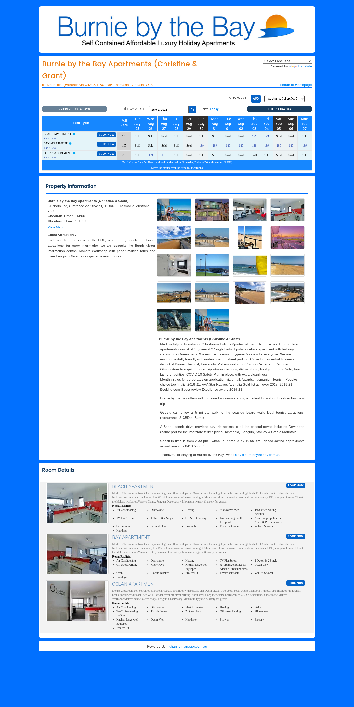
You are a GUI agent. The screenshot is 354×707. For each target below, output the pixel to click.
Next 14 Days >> (279, 109)
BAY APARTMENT (131, 537)
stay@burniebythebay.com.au (257, 455)
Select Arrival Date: (134, 108)
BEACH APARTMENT (134, 486)
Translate (305, 66)
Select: (210, 109)
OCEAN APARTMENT (134, 584)
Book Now (106, 134)
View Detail (50, 138)
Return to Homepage (296, 85)
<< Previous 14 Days (74, 109)
